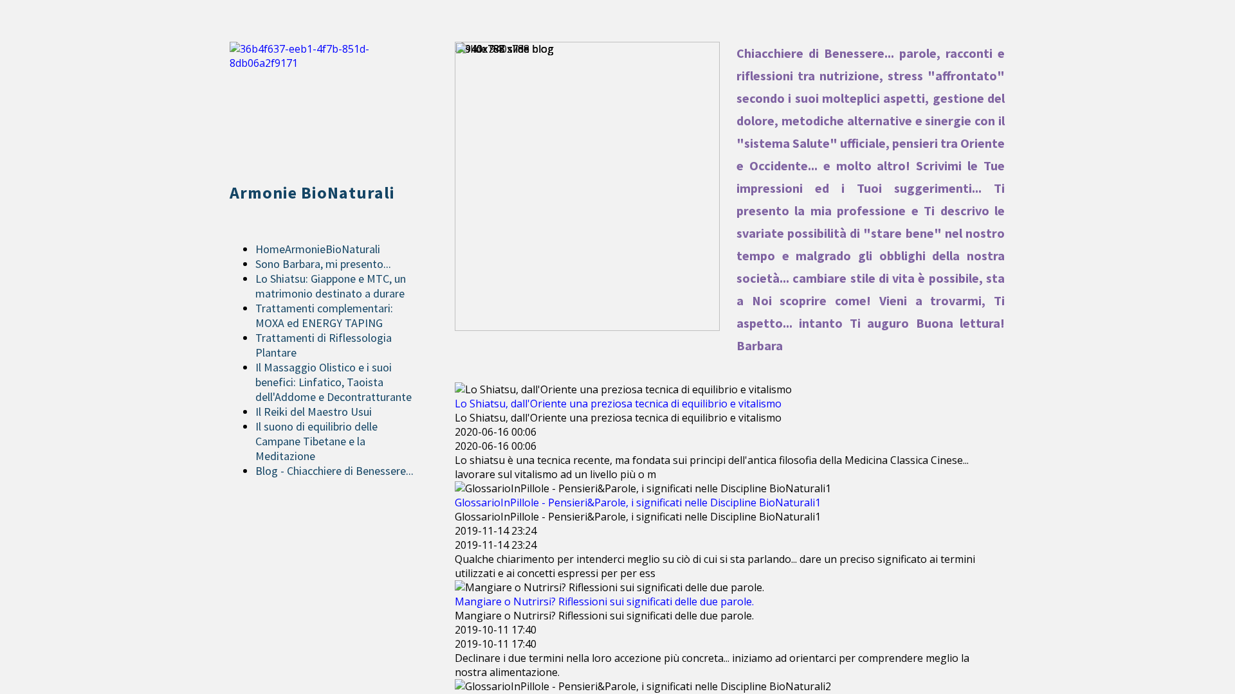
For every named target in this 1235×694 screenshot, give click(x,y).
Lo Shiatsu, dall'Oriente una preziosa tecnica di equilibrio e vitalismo (618, 403)
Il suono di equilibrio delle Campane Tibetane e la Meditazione (316, 441)
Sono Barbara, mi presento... (323, 263)
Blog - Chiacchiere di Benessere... (334, 470)
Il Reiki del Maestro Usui (313, 411)
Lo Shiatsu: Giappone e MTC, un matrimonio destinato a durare (330, 286)
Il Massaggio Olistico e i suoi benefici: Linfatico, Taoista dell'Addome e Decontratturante (333, 382)
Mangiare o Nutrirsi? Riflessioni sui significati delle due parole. (604, 601)
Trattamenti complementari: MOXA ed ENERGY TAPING (324, 315)
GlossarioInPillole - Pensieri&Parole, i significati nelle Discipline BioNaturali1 (638, 502)
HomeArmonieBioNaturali (317, 249)
